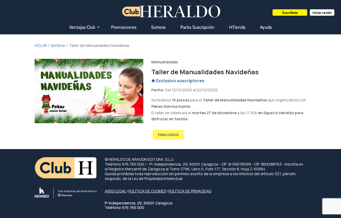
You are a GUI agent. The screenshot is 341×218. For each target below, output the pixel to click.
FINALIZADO (168, 135)
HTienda (237, 27)
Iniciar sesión (322, 12)
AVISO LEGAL (115, 191)
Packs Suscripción (197, 27)
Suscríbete (290, 12)
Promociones (123, 27)
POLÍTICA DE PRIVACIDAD (190, 191)
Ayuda (266, 27)
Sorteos (158, 27)
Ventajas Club (82, 27)
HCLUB (41, 45)
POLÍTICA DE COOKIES (147, 191)
